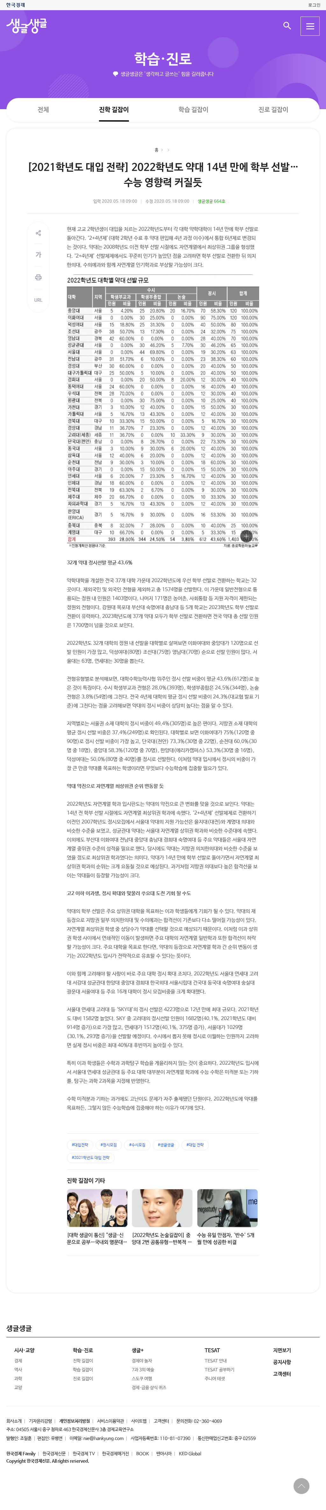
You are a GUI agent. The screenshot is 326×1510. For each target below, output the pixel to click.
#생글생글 (166, 1145)
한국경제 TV (84, 1453)
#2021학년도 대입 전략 (91, 1158)
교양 (18, 1387)
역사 (18, 1369)
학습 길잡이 (194, 110)
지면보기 (282, 1351)
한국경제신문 (54, 1453)
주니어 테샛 (215, 1378)
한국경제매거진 (115, 1453)
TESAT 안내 (216, 1361)
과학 (18, 1378)
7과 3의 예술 (143, 1369)
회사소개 (14, 1421)
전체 (43, 109)
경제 (18, 1361)
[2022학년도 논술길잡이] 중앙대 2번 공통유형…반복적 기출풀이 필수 (162, 1242)
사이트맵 (138, 1421)
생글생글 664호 (211, 201)
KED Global (190, 1453)
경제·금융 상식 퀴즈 (149, 1387)
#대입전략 (80, 1145)
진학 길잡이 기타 (86, 1181)
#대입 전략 (195, 1145)
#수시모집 (137, 1145)
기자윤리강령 (40, 1421)
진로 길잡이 (273, 110)
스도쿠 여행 (142, 1378)
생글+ (138, 1351)
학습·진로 (163, 60)
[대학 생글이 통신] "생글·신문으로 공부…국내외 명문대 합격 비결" (95, 1242)
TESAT (212, 1351)
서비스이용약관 (110, 1421)
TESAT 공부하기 (219, 1369)
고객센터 (161, 1421)
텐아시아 (164, 1453)
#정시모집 (109, 1145)
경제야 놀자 (142, 1361)
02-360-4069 (208, 1421)
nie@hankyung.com (103, 1438)
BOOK (142, 1453)
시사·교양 (24, 1351)
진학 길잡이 (114, 109)
